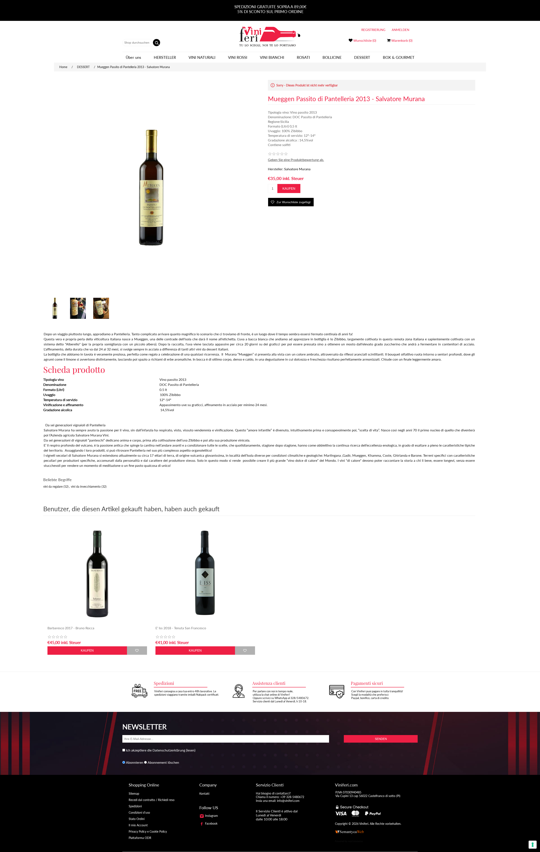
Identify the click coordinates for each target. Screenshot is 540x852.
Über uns (133, 57)
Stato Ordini (136, 819)
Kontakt (204, 793)
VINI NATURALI (202, 57)
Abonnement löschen (163, 762)
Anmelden (400, 30)
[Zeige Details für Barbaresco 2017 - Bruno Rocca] (97, 574)
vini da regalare (53, 486)
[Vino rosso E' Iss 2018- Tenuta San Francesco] (205, 574)
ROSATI (303, 57)
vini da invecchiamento (86, 486)
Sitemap (134, 793)
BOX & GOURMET (398, 57)
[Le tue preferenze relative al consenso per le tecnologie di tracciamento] (533, 845)
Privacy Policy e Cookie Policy (148, 831)
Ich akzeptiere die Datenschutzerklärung (155, 750)
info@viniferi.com (288, 800)
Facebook (210, 823)
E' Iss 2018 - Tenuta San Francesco (180, 628)
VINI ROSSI (237, 57)
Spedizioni (135, 806)
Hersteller (165, 57)
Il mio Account (138, 825)
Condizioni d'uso (139, 812)
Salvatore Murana (297, 169)
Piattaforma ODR (140, 838)
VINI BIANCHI (272, 57)
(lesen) (190, 750)
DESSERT (362, 57)
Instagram (211, 815)
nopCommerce (355, 841)
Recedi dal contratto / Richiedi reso (151, 800)
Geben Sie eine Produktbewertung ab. (296, 160)
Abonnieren (134, 762)
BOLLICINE (332, 57)
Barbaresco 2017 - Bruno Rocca (70, 628)
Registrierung (373, 30)
